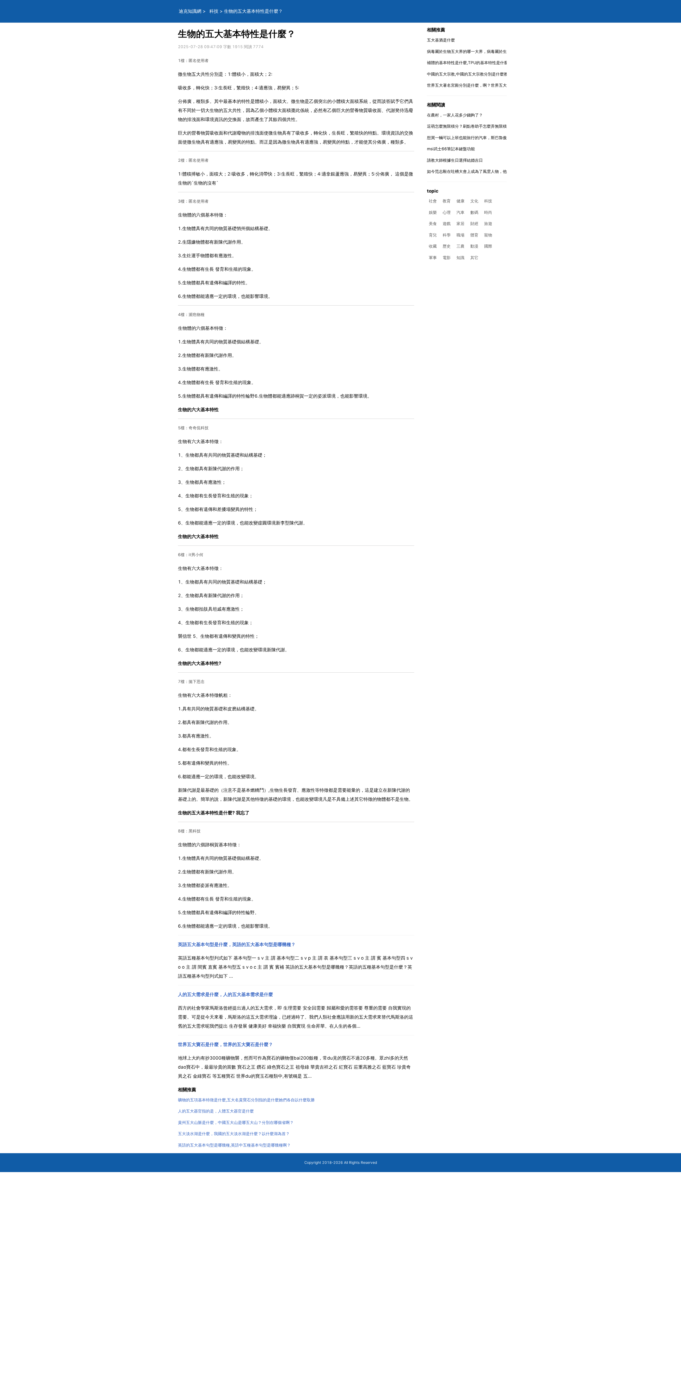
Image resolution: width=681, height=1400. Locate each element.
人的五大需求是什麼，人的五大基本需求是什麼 (225, 994)
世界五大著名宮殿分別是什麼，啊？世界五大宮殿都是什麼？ (481, 85)
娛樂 (433, 212)
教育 (447, 201)
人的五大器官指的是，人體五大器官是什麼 (216, 1111)
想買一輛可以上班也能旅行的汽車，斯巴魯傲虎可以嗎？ (477, 137)
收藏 (433, 246)
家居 (460, 223)
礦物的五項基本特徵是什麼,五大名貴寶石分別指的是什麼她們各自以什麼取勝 (246, 1099)
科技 (213, 11)
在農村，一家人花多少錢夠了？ (455, 115)
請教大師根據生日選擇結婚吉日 (455, 160)
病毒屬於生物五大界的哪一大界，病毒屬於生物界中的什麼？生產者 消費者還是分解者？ (505, 51)
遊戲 (447, 223)
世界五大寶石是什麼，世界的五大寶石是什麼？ (225, 1044)
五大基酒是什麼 (441, 40)
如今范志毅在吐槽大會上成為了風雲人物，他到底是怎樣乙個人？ (485, 171)
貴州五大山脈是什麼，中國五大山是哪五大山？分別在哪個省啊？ (236, 1122)
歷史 (447, 246)
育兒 (433, 235)
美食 (433, 223)
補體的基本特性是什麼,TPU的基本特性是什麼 (467, 62)
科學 (447, 235)
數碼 (474, 212)
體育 (474, 235)
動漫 (474, 246)
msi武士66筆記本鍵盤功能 (451, 148)
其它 (474, 257)
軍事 (433, 257)
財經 (474, 223)
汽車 (460, 212)
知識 (460, 257)
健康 (460, 201)
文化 (474, 201)
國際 (488, 246)
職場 (460, 235)
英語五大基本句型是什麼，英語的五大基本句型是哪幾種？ (237, 944)
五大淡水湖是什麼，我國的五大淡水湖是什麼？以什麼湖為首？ (234, 1133)
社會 (433, 201)
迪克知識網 (190, 11)
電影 (447, 257)
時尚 (488, 212)
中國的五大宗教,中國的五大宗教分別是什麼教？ (469, 74)
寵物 (488, 235)
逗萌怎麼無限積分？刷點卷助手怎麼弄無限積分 (469, 126)
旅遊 (488, 223)
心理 (447, 212)
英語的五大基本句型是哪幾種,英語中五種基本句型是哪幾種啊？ (234, 1145)
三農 (460, 246)
